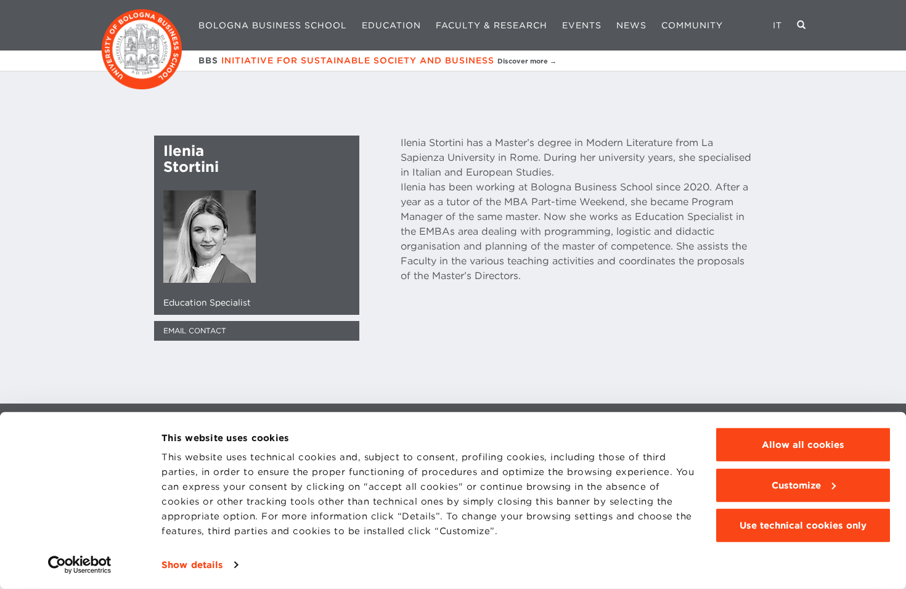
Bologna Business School (272, 25)
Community (692, 25)
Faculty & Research (491, 25)
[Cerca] (802, 25)
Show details (192, 565)
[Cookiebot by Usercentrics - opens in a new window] (80, 565)
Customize (796, 484)
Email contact (194, 330)
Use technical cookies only (803, 525)
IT (777, 25)
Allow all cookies (803, 444)
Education (391, 25)
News (631, 25)
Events (582, 25)
